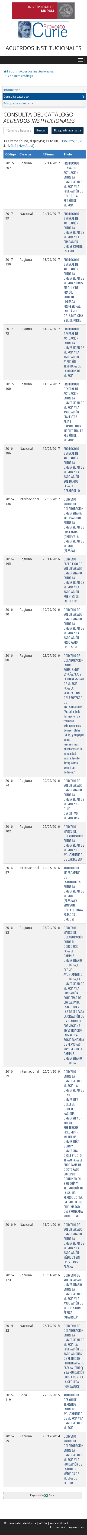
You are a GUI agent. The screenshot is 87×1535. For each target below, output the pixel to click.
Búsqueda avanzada (18, 103)
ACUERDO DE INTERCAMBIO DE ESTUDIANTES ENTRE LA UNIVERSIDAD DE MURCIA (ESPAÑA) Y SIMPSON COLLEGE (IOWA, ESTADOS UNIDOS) (74, 893)
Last (30, 145)
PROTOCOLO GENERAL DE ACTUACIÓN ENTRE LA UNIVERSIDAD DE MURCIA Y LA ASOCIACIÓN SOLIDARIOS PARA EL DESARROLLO (74, 469)
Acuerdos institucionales (36, 71)
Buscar (40, 130)
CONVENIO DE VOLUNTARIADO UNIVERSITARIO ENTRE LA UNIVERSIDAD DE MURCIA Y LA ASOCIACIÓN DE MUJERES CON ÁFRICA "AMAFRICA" (74, 1296)
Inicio (10, 71)
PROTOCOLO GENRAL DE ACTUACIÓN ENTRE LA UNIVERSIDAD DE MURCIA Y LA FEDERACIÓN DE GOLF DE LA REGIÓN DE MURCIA (74, 184)
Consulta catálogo (20, 76)
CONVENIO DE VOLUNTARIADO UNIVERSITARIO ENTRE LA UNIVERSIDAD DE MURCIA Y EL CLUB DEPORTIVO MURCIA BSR (74, 799)
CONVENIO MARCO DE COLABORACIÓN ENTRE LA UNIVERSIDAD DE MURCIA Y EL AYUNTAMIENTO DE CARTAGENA (74, 843)
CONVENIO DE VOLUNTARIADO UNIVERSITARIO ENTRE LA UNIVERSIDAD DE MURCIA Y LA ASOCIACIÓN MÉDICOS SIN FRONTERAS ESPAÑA (74, 1245)
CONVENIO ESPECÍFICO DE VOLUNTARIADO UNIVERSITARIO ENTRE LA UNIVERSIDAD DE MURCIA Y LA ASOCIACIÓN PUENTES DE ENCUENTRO (74, 579)
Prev (70, 141)
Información (11, 90)
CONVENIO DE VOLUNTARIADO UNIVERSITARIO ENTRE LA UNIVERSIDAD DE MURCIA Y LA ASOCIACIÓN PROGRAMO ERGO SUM (74, 628)
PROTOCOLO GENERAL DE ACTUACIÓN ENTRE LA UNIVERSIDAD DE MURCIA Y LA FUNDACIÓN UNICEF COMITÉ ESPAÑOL (74, 232)
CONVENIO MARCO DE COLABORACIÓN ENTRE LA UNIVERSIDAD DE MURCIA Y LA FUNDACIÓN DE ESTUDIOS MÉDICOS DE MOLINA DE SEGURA (74, 1459)
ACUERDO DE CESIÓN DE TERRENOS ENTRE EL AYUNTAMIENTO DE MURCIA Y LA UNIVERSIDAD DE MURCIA (74, 1411)
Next (22, 145)
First (63, 141)
